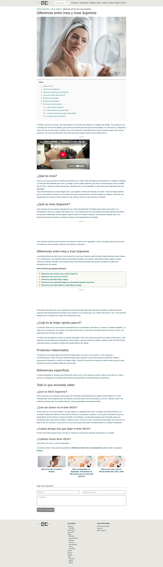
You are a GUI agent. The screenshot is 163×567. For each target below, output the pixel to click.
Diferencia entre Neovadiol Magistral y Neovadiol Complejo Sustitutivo (68, 282)
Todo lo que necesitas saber (52, 104)
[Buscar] (67, 2)
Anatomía (71, 558)
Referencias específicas (51, 101)
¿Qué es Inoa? (48, 86)
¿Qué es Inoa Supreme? (51, 89)
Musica (71, 546)
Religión (117, 3)
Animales (74, 3)
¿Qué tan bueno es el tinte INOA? (57, 110)
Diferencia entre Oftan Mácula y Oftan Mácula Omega (61, 285)
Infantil (71, 563)
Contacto (99, 528)
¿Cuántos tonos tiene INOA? (56, 116)
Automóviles (84, 3)
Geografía (92, 3)
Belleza (71, 561)
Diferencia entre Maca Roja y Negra (55, 279)
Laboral (110, 3)
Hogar (98, 3)
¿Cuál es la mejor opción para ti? (54, 95)
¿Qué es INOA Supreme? (54, 107)
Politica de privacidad (103, 526)
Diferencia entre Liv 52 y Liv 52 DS (54, 276)
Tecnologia (72, 548)
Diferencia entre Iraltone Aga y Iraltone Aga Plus (60, 274)
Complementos (73, 538)
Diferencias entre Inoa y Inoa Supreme (56, 92)
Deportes (71, 540)
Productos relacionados (51, 98)
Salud (123, 3)
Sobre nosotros (101, 530)
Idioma (105, 3)
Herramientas (73, 544)
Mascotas (71, 528)
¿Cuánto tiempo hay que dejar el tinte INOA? (61, 113)
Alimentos (72, 536)
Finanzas (71, 542)
